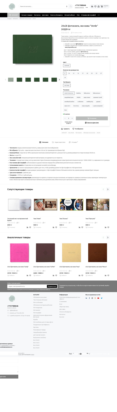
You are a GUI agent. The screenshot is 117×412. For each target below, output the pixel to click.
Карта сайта (21, 353)
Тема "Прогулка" (90, 218)
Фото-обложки (38, 302)
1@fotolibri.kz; (84, 51)
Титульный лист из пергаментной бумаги (17, 219)
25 (96, 73)
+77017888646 (80, 5)
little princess (96, 93)
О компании (63, 301)
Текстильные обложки (40, 300)
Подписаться (52, 286)
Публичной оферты (44, 289)
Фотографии (37, 312)
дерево (98, 101)
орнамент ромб (97, 97)
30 (65, 77)
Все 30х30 (36, 348)
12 (73, 73)
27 (101, 73)
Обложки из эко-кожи (89, 132)
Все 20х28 (71, 132)
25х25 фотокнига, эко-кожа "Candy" (17, 266)
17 (82, 73)
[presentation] (5, 80)
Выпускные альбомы (39, 337)
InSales (32, 354)
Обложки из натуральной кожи (42, 305)
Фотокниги (79, 132)
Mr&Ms (78, 97)
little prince (87, 93)
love (65, 110)
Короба (35, 319)
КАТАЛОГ (15, 15)
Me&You (78, 93)
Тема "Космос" (63, 218)
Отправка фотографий (88, 15)
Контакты (37, 15)
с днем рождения (97, 105)
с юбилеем (80, 101)
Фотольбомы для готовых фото (43, 322)
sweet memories (68, 93)
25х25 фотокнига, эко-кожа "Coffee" (44, 266)
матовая (66, 85)
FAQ (78, 15)
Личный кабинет (69, 15)
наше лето (67, 105)
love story (76, 105)
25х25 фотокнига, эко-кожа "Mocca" (96, 266)
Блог (60, 304)
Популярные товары (39, 330)
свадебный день (68, 97)
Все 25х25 (36, 342)
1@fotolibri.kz (79, 44)
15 (78, 73)
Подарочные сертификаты (41, 324)
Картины (36, 327)
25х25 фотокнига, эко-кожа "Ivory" (69, 266)
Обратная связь (64, 306)
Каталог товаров (27, 15)
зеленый (66, 65)
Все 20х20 (36, 340)
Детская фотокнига (39, 335)
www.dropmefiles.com (71, 47)
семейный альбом (69, 101)
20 (87, 73)
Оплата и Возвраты (56, 15)
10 (69, 73)
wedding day (90, 101)
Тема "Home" (37, 218)
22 (92, 73)
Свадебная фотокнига (40, 332)
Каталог (61, 317)
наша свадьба (86, 105)
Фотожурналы (37, 307)
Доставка (45, 15)
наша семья (87, 97)
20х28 (98, 132)
